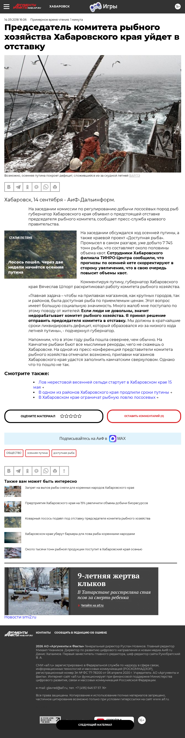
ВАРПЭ (134, 175)
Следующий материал (95, 724)
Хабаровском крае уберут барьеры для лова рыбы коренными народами (80, 534)
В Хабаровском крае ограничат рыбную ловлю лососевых (97, 397)
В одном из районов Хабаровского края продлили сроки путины (104, 392)
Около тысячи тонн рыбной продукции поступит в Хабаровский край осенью (83, 549)
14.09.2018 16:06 (15, 19)
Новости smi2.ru (20, 617)
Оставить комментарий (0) (144, 416)
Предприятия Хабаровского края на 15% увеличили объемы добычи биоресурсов (86, 503)
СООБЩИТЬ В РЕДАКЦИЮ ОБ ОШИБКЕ (80, 632)
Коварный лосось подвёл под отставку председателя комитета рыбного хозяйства (87, 518)
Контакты (43, 632)
